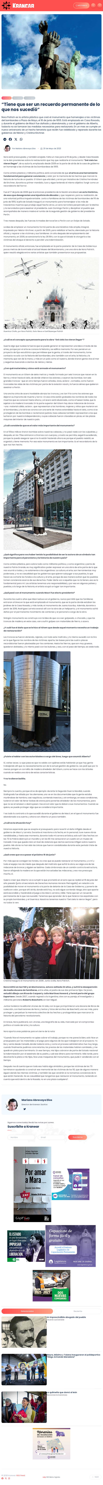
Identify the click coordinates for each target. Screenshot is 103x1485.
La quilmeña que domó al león (62, 1392)
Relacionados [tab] (27, 1311)
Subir (97, 1477)
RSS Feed (20, 1475)
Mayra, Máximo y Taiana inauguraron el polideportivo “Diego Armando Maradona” (73, 1355)
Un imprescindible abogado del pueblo (66, 1317)
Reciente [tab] (78, 1311)
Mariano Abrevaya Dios (26, 148)
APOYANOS (82, 6)
